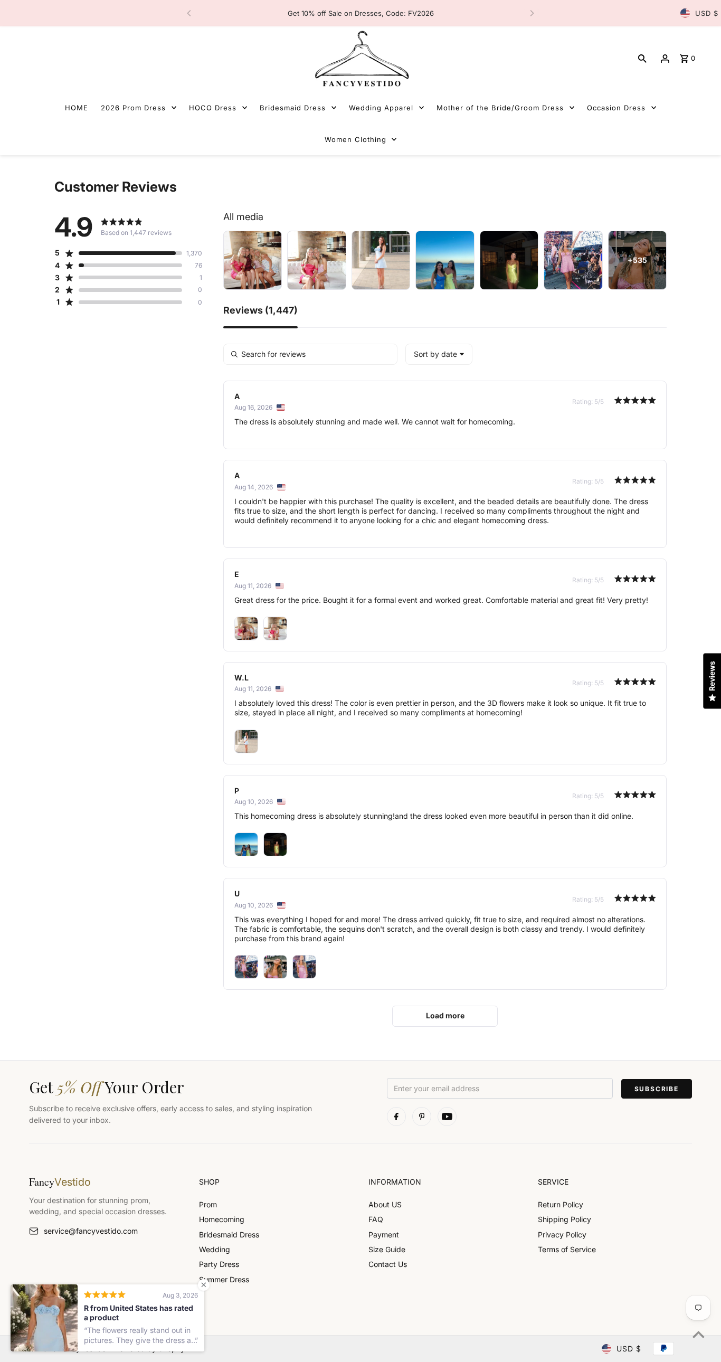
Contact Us (387, 1264)
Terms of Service (567, 1249)
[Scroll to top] (698, 1334)
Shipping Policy (564, 1219)
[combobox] (438, 354)
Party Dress (219, 1264)
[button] (118, 253)
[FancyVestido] (360, 58)
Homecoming (221, 1219)
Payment (383, 1234)
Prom (208, 1204)
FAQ (375, 1219)
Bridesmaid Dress (229, 1234)
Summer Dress (224, 1279)
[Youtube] (447, 1116)
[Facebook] (396, 1116)
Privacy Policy (562, 1234)
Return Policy (560, 1204)
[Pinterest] (421, 1116)
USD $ (706, 13)
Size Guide (386, 1249)
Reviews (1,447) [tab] (260, 311)
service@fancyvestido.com (91, 1230)
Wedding (214, 1249)
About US (385, 1204)
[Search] (642, 58)
